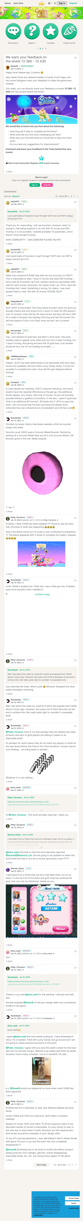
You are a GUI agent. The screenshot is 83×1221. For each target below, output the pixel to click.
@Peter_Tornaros (14, 732)
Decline (73, 1203)
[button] (8, 68)
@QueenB (11, 855)
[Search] (55, 3)
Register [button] (47, 185)
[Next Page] (74, 196)
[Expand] (41, 810)
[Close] (77, 1193)
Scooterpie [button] (16, 418)
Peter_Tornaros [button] (18, 517)
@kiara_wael (12, 852)
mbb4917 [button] (15, 201)
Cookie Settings (74, 1208)
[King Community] (41, 3)
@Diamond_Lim (24, 855)
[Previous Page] (68, 196)
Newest (15, 196)
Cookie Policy (38, 1215)
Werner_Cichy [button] (14, 835)
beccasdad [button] (16, 330)
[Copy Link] (22, 69)
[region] (56, 1204)
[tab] (40, 48)
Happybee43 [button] (17, 301)
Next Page (41, 1165)
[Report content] (75, 58)
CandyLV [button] (15, 382)
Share (9, 172)
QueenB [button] (14, 66)
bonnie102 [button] (13, 211)
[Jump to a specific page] (77, 196)
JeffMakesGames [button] (19, 356)
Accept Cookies (74, 1198)
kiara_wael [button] (16, 787)
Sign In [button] (34, 185)
